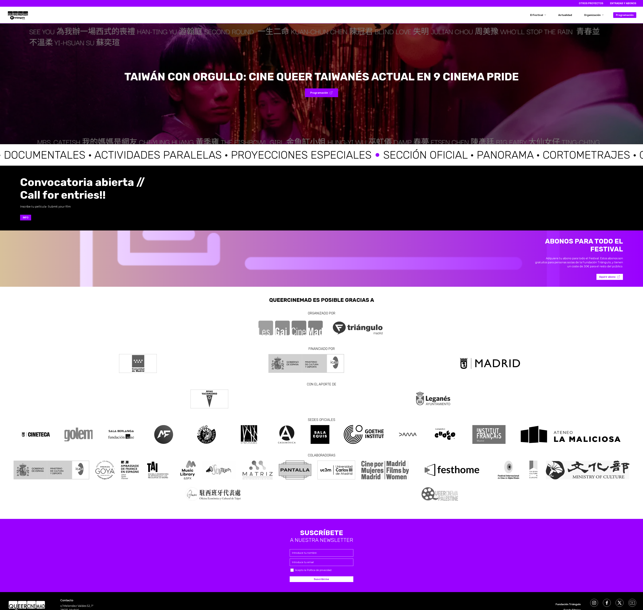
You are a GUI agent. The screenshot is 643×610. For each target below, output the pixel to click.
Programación (625, 15)
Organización (592, 15)
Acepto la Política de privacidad (313, 570)
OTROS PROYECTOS (591, 3)
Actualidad (565, 15)
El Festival (537, 15)
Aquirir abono (607, 276)
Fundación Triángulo (568, 604)
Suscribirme (321, 579)
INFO (25, 217)
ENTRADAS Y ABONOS (623, 3)
